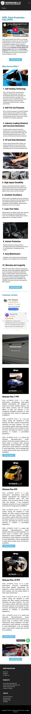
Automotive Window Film (10, 683)
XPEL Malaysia (13, 300)
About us (5, 672)
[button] (28, 640)
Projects (5, 673)
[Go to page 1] (14, 330)
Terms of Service (7, 696)
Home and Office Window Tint (11, 685)
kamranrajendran (15, 314)
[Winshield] (11, 3)
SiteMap (5, 701)
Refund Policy (7, 700)
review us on (12, 309)
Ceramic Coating (7, 688)
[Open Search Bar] (29, 3)
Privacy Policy (7, 698)
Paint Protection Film (9, 687)
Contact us (6, 675)
